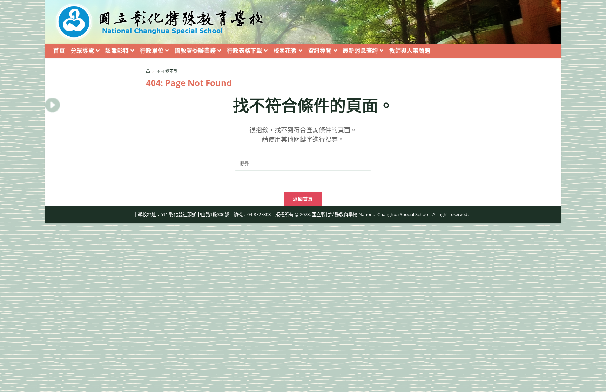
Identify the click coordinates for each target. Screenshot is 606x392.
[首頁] (148, 71)
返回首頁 (303, 198)
